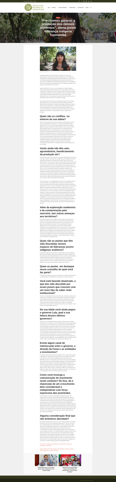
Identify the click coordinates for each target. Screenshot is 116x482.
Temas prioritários (62, 7)
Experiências (81, 7)
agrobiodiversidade (45, 449)
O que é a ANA (26, 1)
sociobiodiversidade (53, 450)
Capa (49, 7)
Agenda (31, 1)
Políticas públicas (70, 449)
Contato (34, 1)
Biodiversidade (61, 449)
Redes (87, 7)
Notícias (54, 7)
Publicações (72, 7)
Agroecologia (54, 449)
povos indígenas (44, 450)
